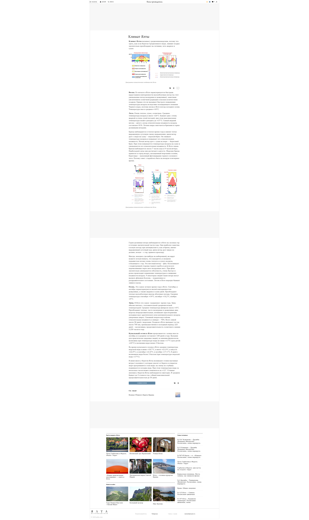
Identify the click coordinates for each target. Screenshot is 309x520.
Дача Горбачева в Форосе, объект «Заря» (116, 454)
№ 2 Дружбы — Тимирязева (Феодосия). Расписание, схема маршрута (189, 482)
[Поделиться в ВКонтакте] (210, 2)
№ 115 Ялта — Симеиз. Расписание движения (186, 493)
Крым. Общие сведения (186, 488)
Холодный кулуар (136, 503)
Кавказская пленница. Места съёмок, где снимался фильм (188, 475)
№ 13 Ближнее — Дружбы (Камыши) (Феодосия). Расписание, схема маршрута (188, 449)
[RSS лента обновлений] (216, 2)
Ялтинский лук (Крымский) (140, 453)
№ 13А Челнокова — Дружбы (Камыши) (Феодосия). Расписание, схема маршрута (188, 441)
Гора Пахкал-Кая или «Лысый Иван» (114, 503)
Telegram (155, 514)
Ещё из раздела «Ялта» (113, 435)
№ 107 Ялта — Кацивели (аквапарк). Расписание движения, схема (186, 500)
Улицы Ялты (157, 453)
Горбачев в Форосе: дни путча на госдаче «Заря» (189, 468)
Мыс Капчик (158, 504)
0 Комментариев (142, 383)
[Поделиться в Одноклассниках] (207, 2)
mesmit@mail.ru (190, 514)
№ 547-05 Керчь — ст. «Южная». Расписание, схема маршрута (189, 456)
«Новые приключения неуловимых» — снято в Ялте (115, 477)
